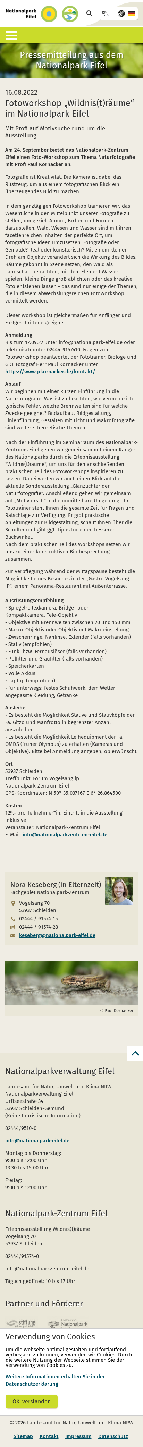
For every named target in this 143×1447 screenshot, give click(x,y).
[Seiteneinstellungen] (118, 13)
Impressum (78, 1436)
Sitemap (23, 1436)
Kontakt (49, 1436)
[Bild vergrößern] (71, 983)
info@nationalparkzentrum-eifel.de (65, 835)
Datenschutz (113, 1436)
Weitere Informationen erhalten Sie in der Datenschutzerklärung (55, 1380)
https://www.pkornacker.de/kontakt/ (50, 371)
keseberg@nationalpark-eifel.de (57, 935)
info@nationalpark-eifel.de (37, 1141)
